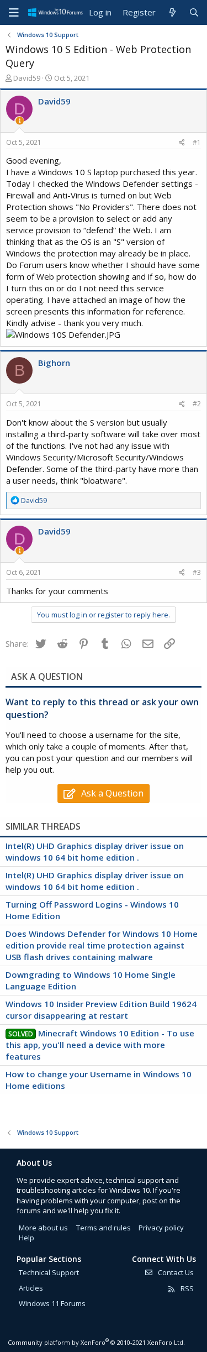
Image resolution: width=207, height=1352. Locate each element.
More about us (43, 1228)
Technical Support (49, 1272)
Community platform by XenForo (96, 1342)
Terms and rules (103, 1228)
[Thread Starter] (19, 121)
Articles (31, 1288)
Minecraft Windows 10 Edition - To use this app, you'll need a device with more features (100, 1045)
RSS (186, 1288)
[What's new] (172, 12)
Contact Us (175, 1272)
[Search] (194, 12)
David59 (26, 78)
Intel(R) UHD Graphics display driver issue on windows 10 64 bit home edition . (95, 851)
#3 (197, 572)
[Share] (182, 143)
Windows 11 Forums (52, 1303)
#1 (197, 142)
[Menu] (13, 13)
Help (26, 1238)
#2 (197, 403)
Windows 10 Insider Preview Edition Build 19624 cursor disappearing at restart (101, 1009)
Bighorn (54, 362)
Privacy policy (161, 1228)
